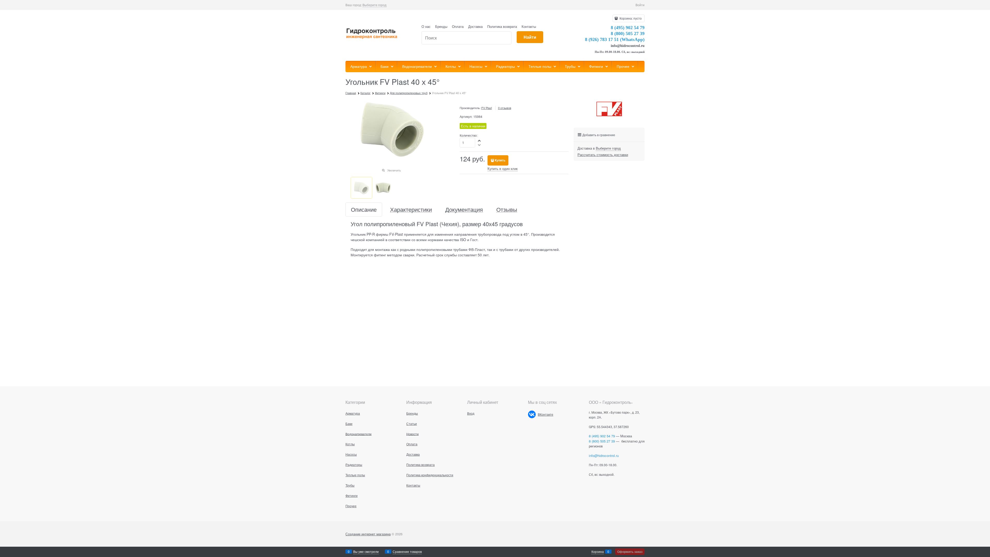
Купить (500, 160)
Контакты (529, 26)
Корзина (597, 551)
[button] (479, 140)
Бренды (441, 26)
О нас (426, 26)
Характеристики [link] (411, 209)
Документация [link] (464, 209)
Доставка (475, 26)
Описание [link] (364, 209)
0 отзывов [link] (504, 108)
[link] (374, 5)
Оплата (458, 26)
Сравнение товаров (407, 551)
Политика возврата (502, 26)
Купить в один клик (503, 168)
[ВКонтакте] (532, 414)
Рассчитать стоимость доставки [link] (603, 154)
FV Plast (486, 108)
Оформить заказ (629, 551)
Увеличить (394, 170)
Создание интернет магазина (368, 533)
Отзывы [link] (506, 209)
